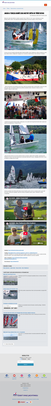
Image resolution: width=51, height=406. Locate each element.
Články (8, 8)
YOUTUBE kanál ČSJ (14, 378)
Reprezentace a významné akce (17, 8)
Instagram (22, 377)
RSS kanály (36, 377)
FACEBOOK (7, 377)
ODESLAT (25, 364)
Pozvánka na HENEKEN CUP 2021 (10, 303)
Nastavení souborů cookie (34, 399)
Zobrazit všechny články (9, 344)
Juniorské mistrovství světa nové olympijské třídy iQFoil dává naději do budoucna (19, 312)
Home (4, 8)
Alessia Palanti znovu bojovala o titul (10, 288)
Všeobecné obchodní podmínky (18, 399)
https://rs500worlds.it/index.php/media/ (19, 257)
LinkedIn (29, 377)
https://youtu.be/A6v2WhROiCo (10, 259)
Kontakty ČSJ (25, 390)
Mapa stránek (44, 377)
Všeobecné (24, 359)
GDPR (26, 399)
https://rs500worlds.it (14, 261)
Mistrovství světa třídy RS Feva (9, 274)
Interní (28, 359)
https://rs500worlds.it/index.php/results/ (16, 250)
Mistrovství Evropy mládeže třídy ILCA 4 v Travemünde (14, 332)
